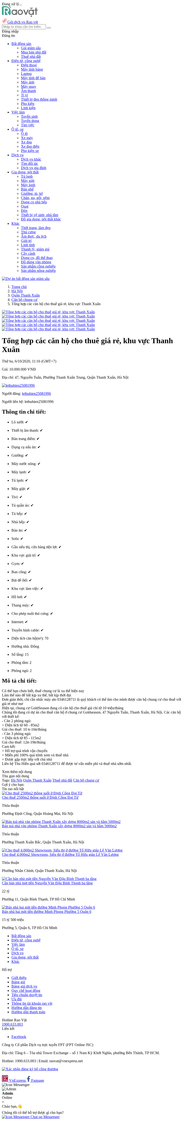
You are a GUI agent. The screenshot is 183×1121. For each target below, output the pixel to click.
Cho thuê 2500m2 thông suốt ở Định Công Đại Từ (40, 797)
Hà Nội (17, 291)
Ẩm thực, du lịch (33, 236)
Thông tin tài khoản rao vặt (31, 1003)
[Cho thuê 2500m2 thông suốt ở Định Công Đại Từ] (42, 793)
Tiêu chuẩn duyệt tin (26, 995)
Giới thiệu (18, 978)
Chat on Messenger (45, 1117)
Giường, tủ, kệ (32, 193)
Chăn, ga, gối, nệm (35, 198)
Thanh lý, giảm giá (35, 249)
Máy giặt (27, 181)
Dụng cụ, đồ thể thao (37, 258)
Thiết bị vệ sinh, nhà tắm (39, 215)
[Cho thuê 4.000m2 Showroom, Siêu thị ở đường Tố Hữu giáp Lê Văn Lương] (62, 850)
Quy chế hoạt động (25, 991)
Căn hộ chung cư (24, 300)
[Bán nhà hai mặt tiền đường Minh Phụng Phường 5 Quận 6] (48, 907)
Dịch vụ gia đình (33, 168)
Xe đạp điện (30, 146)
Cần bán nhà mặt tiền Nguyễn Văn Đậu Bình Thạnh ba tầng (47, 883)
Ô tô (24, 134)
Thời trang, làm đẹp (36, 228)
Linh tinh (28, 245)
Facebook (18, 1037)
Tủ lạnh (27, 176)
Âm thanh (28, 91)
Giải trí (26, 241)
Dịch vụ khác (31, 159)
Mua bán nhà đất (33, 52)
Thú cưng (28, 232)
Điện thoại (29, 65)
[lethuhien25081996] (18, 385)
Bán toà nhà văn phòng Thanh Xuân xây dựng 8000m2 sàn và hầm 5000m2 (59, 826)
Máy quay (28, 86)
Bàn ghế (27, 189)
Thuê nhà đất (31, 56)
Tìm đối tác (29, 164)
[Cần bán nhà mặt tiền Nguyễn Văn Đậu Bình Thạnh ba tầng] (49, 879)
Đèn (24, 211)
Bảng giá (18, 982)
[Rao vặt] (20, 16)
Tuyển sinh (29, 116)
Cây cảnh (28, 253)
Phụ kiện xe (30, 151)
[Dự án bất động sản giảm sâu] (26, 279)
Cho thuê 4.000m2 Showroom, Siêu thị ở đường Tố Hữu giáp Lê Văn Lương (60, 854)
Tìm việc (27, 125)
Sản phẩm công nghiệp (38, 266)
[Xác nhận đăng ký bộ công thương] (30, 1069)
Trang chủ (19, 287)
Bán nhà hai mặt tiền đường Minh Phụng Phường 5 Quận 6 (46, 912)
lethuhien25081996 (36, 394)
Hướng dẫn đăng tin (26, 1008)
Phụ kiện (27, 104)
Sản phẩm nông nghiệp (38, 271)
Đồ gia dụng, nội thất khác (41, 219)
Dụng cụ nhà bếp (34, 202)
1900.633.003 (12, 1024)
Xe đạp (26, 142)
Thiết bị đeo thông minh (39, 99)
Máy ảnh (27, 82)
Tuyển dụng (30, 121)
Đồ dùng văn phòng (36, 262)
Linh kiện (28, 108)
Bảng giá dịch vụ (24, 986)
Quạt (24, 206)
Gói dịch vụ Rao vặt (22, 22)
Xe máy (27, 138)
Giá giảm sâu (31, 48)
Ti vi (24, 95)
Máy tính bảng (32, 69)
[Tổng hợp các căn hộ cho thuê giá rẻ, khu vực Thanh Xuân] (48, 312)
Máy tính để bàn (33, 78)
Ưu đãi (16, 999)
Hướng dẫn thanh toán (28, 1012)
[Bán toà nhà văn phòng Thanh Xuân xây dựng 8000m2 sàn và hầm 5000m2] (61, 822)
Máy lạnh (28, 185)
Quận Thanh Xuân (25, 295)
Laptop (26, 74)
